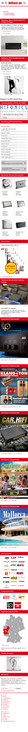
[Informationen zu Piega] (21, 578)
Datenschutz (6, 716)
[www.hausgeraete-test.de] (14, 600)
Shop (4, 695)
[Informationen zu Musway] (6, 577)
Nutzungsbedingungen (9, 721)
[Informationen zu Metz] (20, 573)
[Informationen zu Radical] (6, 582)
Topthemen (6, 707)
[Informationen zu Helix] (14, 570)
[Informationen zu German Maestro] (20, 565)
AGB (4, 715)
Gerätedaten (6, 701)
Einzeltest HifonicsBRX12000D (5, 233)
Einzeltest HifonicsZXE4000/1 (5, 213)
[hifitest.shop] (18, 608)
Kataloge (5, 704)
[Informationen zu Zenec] (21, 586)
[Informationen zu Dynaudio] (14, 562)
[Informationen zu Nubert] (14, 578)
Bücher (5, 696)
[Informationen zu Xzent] (13, 586)
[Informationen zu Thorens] (21, 582)
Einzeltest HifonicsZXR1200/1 (19, 193)
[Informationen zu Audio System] (13, 558)
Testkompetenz (7, 698)
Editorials (5, 709)
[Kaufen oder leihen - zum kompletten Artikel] (14, 86)
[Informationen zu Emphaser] (21, 562)
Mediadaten (6, 713)
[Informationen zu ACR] (6, 558)
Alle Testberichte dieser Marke (13, 114)
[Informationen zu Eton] (13, 565)
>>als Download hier (6, 276)
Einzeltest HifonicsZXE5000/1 (5, 193)
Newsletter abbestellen (7, 690)
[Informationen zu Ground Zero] (6, 570)
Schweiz (6, 645)
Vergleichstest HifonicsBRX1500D (19, 213)
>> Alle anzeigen (5, 33)
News (5, 117)
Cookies (5, 718)
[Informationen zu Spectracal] (14, 582)
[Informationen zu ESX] (6, 566)
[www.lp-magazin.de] (10, 608)
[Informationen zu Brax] (6, 562)
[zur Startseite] (15, 3)
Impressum (6, 712)
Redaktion (5, 699)
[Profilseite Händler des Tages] (14, 664)
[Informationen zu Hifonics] (21, 570)
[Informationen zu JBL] (6, 574)
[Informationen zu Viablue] (6, 586)
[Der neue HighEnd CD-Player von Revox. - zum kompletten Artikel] (14, 45)
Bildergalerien (7, 703)
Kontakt (5, 719)
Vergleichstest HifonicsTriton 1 (19, 233)
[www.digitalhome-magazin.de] (6, 600)
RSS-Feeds (6, 706)
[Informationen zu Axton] (20, 557)
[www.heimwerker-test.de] (21, 600)
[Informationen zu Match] (12, 573)
